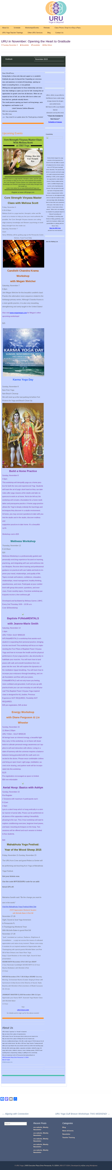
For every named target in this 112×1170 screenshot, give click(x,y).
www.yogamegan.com (18, 313)
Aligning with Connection (15, 1114)
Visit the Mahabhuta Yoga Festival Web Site (19, 907)
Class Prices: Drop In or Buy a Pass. (68, 28)
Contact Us (59, 33)
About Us (5, 28)
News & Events (68, 1131)
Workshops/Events (32, 28)
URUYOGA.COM (23, 1010)
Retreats (47, 28)
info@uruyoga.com (7, 1062)
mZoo (83, 1165)
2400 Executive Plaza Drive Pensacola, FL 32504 (42, 1165)
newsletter (36, 45)
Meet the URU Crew (55, 228)
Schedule (17, 28)
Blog (49, 33)
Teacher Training (68, 1137)
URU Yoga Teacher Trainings (12, 33)
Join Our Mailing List (52, 241)
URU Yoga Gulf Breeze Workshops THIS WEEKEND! (82, 1114)
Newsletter (25, 45)
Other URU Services (35, 33)
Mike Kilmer (48, 45)
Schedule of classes (55, 122)
